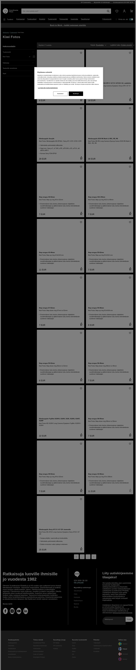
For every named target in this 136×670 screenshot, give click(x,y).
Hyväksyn (76, 93)
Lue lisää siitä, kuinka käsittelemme (48, 88)
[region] (68, 83)
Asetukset (60, 93)
